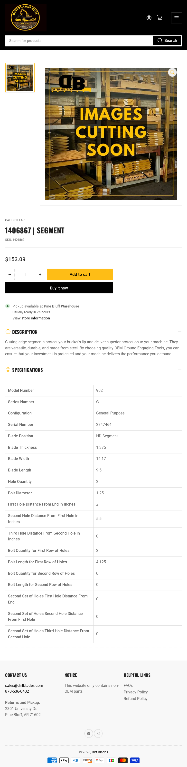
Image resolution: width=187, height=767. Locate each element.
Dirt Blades (100, 752)
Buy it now (59, 288)
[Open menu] (176, 17)
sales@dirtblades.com (24, 685)
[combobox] (93, 40)
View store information (31, 318)
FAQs (128, 685)
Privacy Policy (136, 692)
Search (170, 40)
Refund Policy (136, 698)
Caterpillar (15, 220)
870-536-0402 (17, 691)
